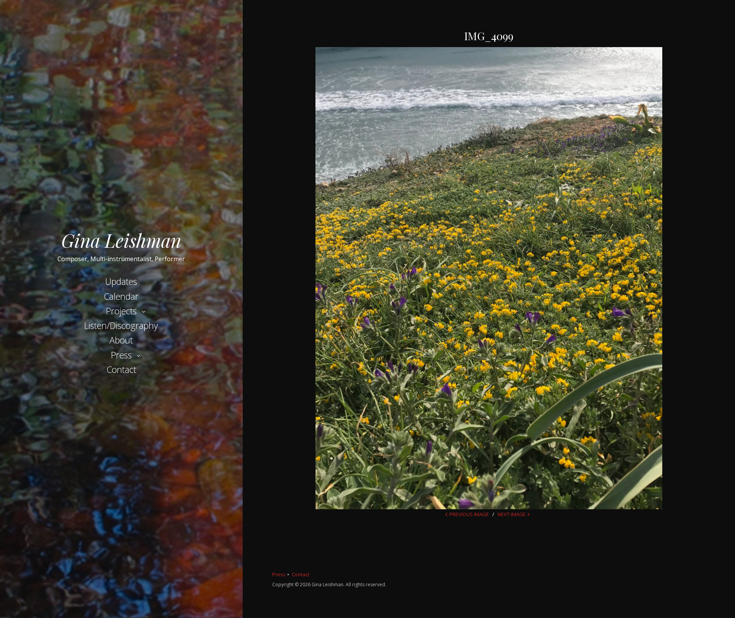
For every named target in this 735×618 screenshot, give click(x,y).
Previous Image (469, 514)
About (121, 340)
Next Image (512, 514)
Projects (121, 311)
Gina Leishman (121, 240)
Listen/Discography (121, 325)
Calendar (121, 296)
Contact (121, 369)
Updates (121, 281)
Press (121, 355)
